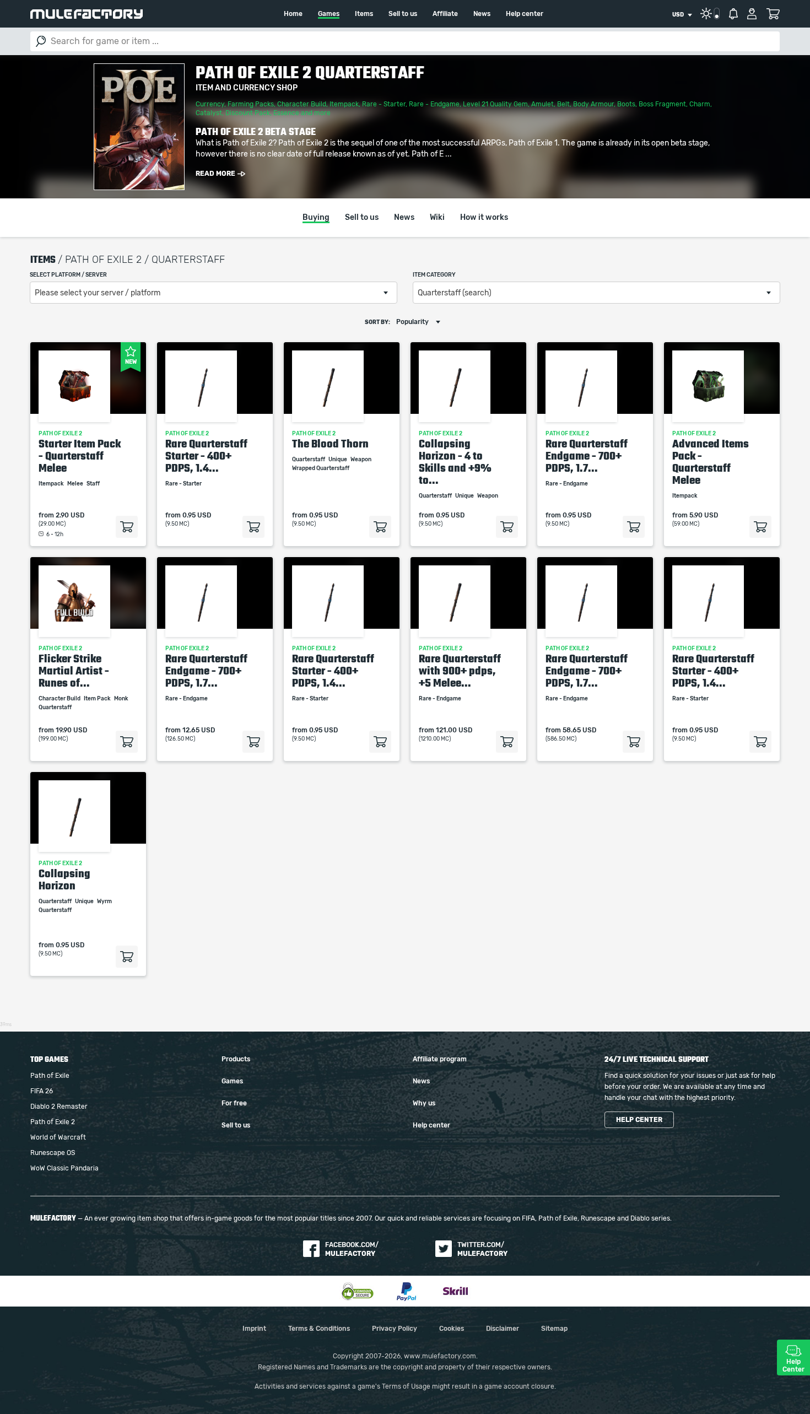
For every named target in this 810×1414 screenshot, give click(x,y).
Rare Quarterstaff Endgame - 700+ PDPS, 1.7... (587, 456)
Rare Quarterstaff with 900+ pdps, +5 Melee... (460, 670)
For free (234, 1103)
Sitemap (554, 1328)
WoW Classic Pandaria (64, 1168)
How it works (484, 218)
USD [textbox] (678, 15)
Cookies (451, 1328)
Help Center (793, 1365)
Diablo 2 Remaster (59, 1106)
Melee (75, 484)
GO (40, 41)
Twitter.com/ (482, 1249)
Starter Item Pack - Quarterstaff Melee (80, 456)
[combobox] (682, 15)
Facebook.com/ (352, 1249)
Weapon (361, 459)
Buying (316, 218)
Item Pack (98, 698)
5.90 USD (703, 515)
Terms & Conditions (319, 1328)
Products (236, 1059)
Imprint (254, 1328)
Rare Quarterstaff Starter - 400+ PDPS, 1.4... (206, 456)
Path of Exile (49, 1075)
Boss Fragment (662, 104)
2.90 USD (70, 515)
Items (364, 13)
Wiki (437, 218)
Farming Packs (251, 104)
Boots (626, 104)
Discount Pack (247, 113)
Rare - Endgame (434, 104)
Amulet (542, 104)
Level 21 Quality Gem (495, 104)
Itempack (344, 104)
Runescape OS (52, 1152)
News (481, 13)
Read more (215, 173)
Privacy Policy (394, 1328)
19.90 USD (71, 730)
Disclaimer (502, 1328)
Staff (94, 484)
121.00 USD (454, 730)
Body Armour (593, 104)
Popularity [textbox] (412, 322)
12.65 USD (198, 730)
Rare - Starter (384, 104)
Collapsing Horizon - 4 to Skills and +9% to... (455, 462)
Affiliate (445, 13)
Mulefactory (86, 14)
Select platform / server (68, 275)
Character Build (301, 104)
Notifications (733, 14)
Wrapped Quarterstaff (321, 468)
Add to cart (127, 527)
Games (328, 13)
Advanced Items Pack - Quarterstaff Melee (710, 462)
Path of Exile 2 (52, 1122)
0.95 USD (196, 515)
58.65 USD (579, 730)
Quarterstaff (309, 459)
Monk (121, 698)
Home (293, 13)
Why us (424, 1103)
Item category (434, 275)
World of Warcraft (58, 1137)
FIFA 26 (41, 1091)
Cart (773, 14)
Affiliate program (440, 1059)
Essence (286, 113)
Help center (524, 13)
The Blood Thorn (330, 444)
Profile (751, 14)
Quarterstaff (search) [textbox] (455, 293)
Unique (338, 459)
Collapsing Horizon (64, 879)
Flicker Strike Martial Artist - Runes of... (74, 670)
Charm (699, 104)
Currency (210, 104)
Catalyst (209, 113)
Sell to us (402, 13)
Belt (563, 104)
